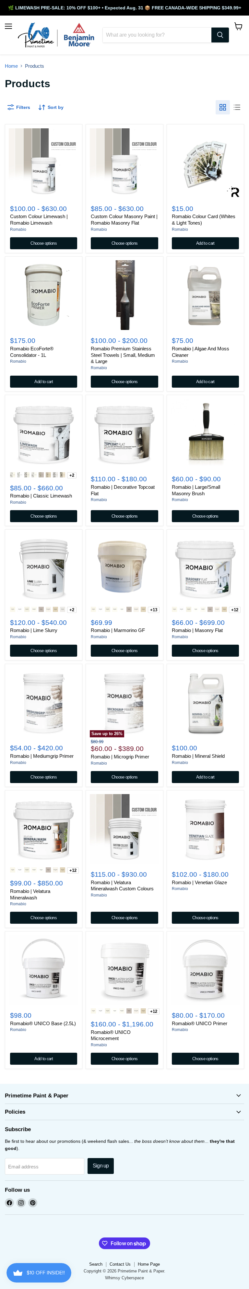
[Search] (220, 35)
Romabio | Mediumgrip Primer (42, 756)
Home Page (149, 1264)
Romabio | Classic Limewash (41, 495)
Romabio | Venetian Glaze (199, 882)
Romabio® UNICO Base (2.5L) (43, 1023)
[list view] (237, 107)
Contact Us (120, 1264)
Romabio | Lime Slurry (33, 630)
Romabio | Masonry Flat (197, 630)
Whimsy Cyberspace (124, 1277)
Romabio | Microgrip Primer (120, 756)
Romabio (18, 229)
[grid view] (223, 107)
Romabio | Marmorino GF (118, 630)
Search (95, 1264)
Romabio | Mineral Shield (198, 756)
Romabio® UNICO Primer (199, 1023)
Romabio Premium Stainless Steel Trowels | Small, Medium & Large (123, 355)
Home (11, 66)
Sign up (101, 1165)
